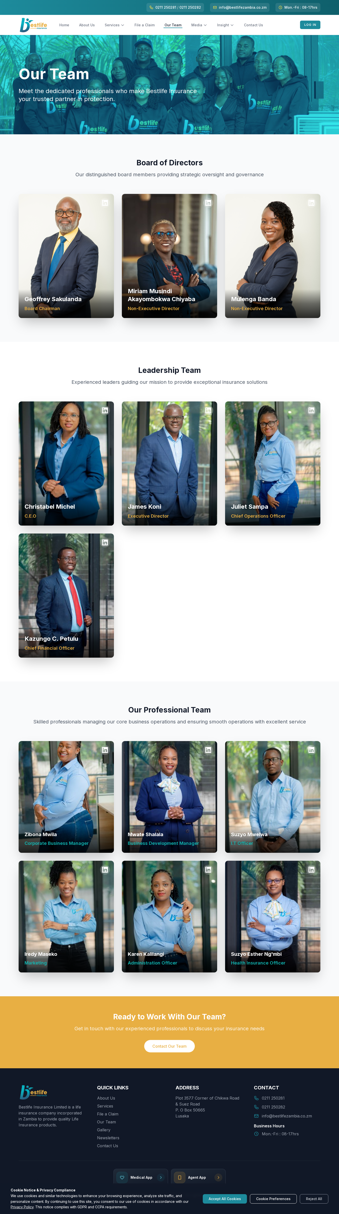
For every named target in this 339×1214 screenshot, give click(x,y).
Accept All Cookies (225, 1199)
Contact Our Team (169, 1046)
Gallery (103, 1129)
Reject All (314, 1199)
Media (196, 25)
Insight (223, 25)
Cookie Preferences (273, 1199)
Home (64, 25)
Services (112, 25)
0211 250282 (190, 7)
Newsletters (108, 1137)
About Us (87, 25)
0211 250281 (165, 7)
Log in (310, 25)
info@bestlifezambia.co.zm (243, 7)
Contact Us (253, 25)
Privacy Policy (22, 1207)
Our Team (173, 25)
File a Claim (145, 25)
